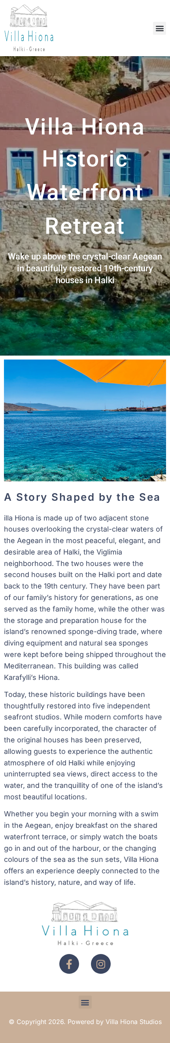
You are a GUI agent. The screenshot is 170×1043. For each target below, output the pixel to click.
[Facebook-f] (69, 964)
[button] (159, 28)
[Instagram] (101, 964)
